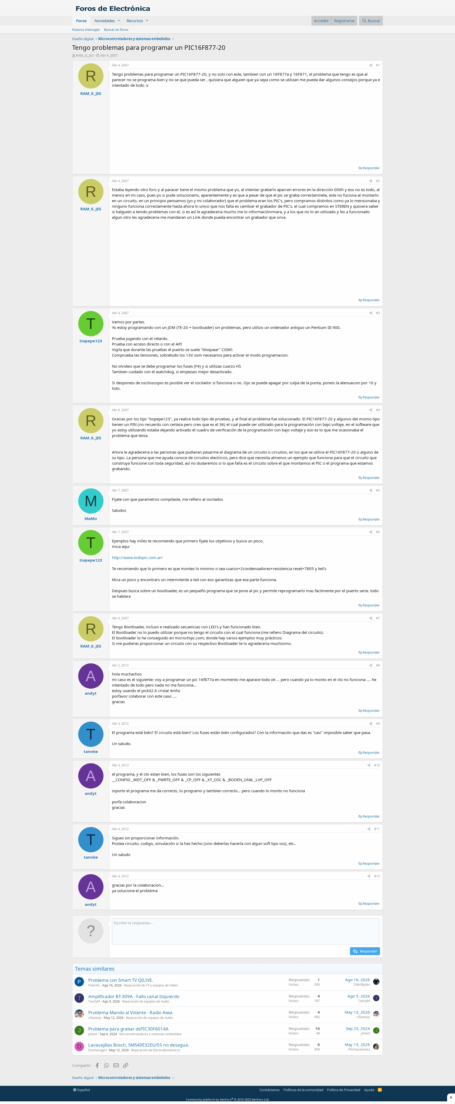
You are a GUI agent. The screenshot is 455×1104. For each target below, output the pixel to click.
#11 (377, 829)
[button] (119, 21)
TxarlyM (94, 1001)
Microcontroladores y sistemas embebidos (150, 1034)
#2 (378, 181)
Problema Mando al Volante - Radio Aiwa (130, 1012)
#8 (378, 665)
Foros (81, 20)
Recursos (135, 20)
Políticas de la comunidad (303, 1089)
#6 (378, 532)
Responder (371, 168)
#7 (378, 618)
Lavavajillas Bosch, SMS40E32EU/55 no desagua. (138, 1045)
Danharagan (97, 1050)
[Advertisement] (246, 125)
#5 (378, 490)
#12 (377, 876)
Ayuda (369, 1089)
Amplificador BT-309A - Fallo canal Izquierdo (133, 996)
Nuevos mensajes (86, 29)
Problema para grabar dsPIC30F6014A (128, 1029)
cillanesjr (94, 1017)
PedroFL (94, 985)
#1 (378, 65)
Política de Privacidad (343, 1089)
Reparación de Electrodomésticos (155, 1050)
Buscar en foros (116, 29)
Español (83, 1089)
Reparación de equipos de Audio (145, 1001)
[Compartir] (371, 65)
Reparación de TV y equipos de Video (151, 985)
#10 (377, 765)
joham (92, 1034)
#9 (378, 723)
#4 (378, 410)
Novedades (105, 20)
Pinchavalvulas (359, 1049)
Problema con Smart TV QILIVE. (120, 980)
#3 (378, 313)
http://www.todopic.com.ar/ (137, 557)
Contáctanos (270, 1089)
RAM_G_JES (85, 55)
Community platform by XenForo (227, 1099)
